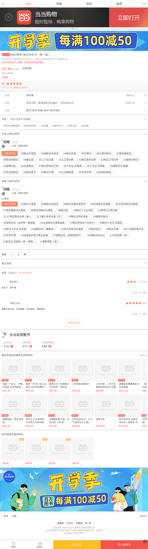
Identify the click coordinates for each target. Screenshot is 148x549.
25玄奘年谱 (85, 172)
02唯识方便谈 (28, 153)
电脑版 (79, 523)
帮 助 (88, 523)
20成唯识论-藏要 (119, 166)
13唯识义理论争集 (78, 216)
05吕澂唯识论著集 (100, 204)
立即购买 (77, 544)
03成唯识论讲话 (49, 153)
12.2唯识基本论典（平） (50, 216)
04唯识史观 (70, 153)
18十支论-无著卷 (73, 166)
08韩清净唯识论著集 (42, 210)
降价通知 (27, 68)
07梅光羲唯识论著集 (14, 210)
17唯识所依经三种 (48, 166)
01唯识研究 (10, 153)
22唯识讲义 (30, 172)
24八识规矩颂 (66, 172)
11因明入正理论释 (107, 210)
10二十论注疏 (46, 159)
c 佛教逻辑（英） (49, 241)
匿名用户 (14, 282)
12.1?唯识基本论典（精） (17, 216)
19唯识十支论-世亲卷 (15, 229)
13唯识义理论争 (109, 159)
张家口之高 (15, 303)
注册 (14, 516)
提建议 (60, 523)
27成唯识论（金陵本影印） (67, 235)
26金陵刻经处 (104, 172)
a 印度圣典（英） (119, 235)
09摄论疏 (28, 159)
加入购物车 (124, 544)
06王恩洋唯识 (104, 153)
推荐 (119, 3)
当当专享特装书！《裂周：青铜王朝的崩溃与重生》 (23, 62)
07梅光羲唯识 (124, 153)
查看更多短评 (74, 323)
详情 (59, 3)
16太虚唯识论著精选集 (52, 222)
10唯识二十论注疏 (83, 210)
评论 (89, 3)
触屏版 (70, 523)
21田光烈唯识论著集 (72, 229)
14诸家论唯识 (131, 159)
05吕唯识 (86, 153)
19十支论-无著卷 (96, 166)
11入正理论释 (66, 159)
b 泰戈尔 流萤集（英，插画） (19, 241)
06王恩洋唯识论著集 (127, 204)
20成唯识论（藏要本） (44, 229)
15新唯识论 (10, 166)
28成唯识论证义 (96, 235)
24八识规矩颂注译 (133, 229)
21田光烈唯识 (11, 172)
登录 (5, 516)
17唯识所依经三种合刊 (82, 222)
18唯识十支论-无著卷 (111, 222)
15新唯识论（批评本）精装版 (19, 222)
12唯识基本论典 (87, 159)
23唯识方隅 (47, 172)
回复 (144, 292)
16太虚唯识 (27, 166)
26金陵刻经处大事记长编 (34, 235)
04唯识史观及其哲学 (75, 204)
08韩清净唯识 (11, 159)
